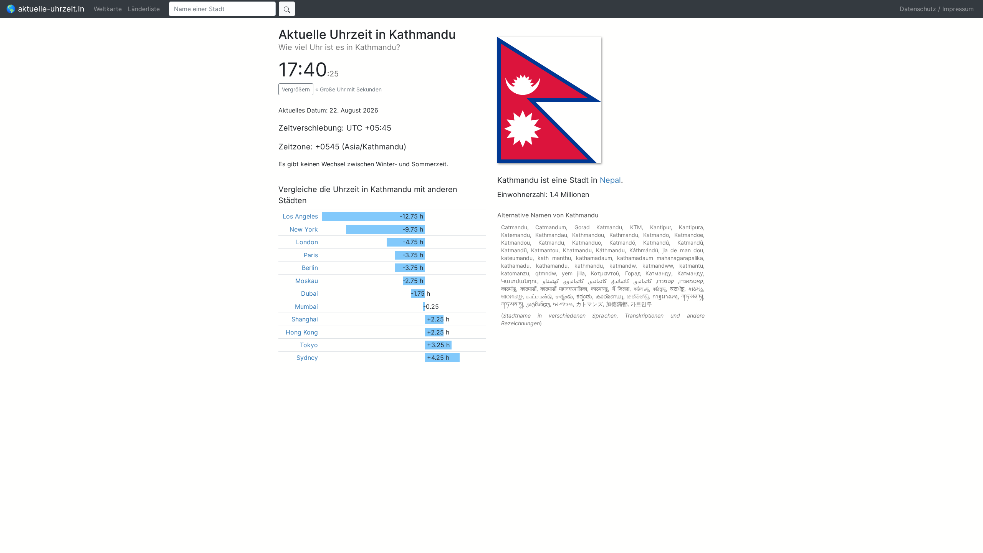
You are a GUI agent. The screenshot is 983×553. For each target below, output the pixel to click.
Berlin (310, 268)
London (307, 242)
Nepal (610, 180)
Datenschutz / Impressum (937, 9)
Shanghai (304, 319)
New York (304, 229)
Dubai (309, 293)
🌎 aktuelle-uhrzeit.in (45, 8)
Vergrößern (296, 89)
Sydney (307, 357)
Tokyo (309, 345)
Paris (311, 255)
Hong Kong (302, 332)
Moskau (306, 281)
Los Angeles (300, 216)
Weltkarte (108, 9)
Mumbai (306, 306)
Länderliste (144, 9)
